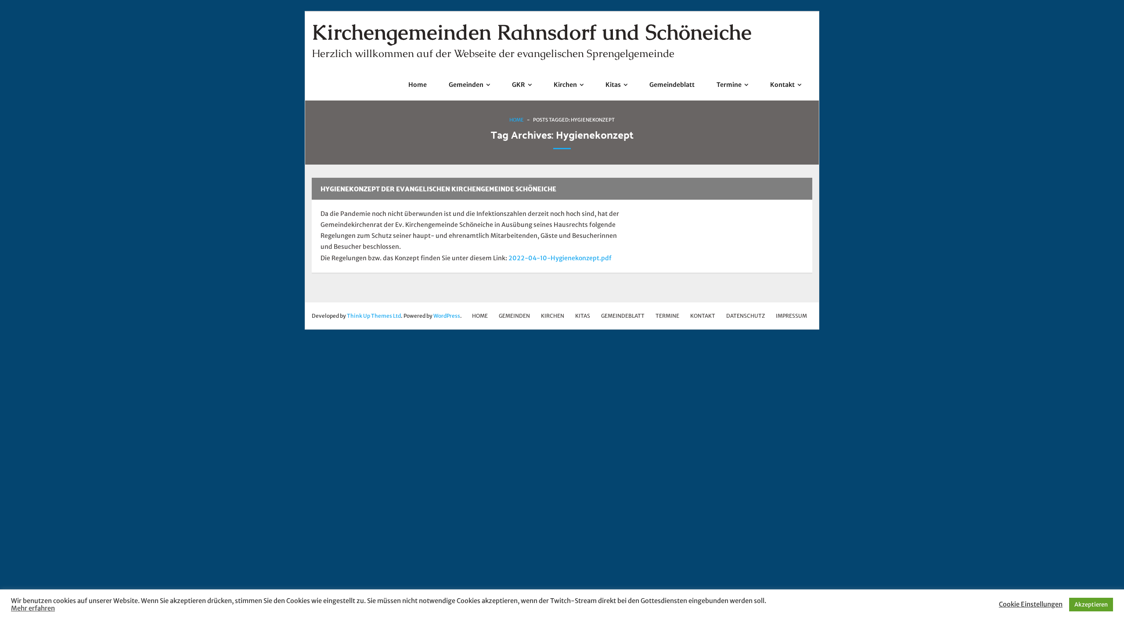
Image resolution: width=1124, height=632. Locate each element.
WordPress (446, 315)
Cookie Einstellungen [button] (1031, 604)
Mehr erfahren (33, 608)
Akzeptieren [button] (1091, 604)
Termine (667, 315)
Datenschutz (745, 315)
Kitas (582, 315)
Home (516, 120)
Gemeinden (514, 315)
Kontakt (702, 315)
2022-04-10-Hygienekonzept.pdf (560, 258)
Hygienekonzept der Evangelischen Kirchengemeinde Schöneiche (438, 188)
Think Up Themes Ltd (374, 315)
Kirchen (552, 315)
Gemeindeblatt (623, 315)
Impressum (791, 315)
